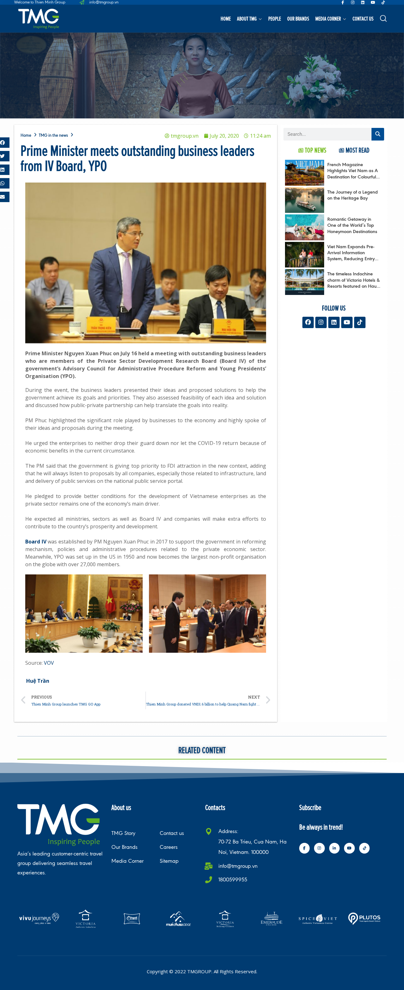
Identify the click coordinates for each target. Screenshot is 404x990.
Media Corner (328, 18)
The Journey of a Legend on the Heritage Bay (352, 195)
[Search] (377, 134)
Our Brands (298, 18)
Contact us (363, 18)
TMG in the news (53, 135)
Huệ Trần (37, 680)
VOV (49, 662)
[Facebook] (308, 322)
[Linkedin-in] (334, 848)
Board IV (35, 541)
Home (226, 18)
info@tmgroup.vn (238, 866)
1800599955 (232, 879)
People (274, 18)
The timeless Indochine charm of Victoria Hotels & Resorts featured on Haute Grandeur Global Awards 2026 (353, 286)
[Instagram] (353, 2)
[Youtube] (373, 2)
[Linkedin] (363, 2)
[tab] (312, 150)
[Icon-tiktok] (383, 2)
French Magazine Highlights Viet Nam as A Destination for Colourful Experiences (352, 173)
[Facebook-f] (343, 2)
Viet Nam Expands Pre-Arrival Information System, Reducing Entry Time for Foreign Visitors (351, 255)
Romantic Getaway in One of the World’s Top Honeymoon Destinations (352, 225)
